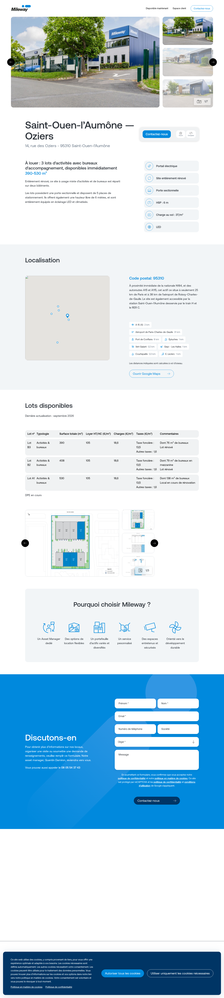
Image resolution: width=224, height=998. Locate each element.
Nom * (164, 703)
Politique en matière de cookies (26, 987)
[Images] (199, 101)
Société (165, 729)
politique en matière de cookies (171, 778)
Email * (122, 716)
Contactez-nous (157, 134)
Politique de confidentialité (58, 987)
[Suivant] (213, 62)
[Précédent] (11, 62)
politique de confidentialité (132, 778)
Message (124, 754)
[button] (57, 342)
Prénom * (124, 703)
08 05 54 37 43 (70, 767)
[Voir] (52, 877)
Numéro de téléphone (130, 729)
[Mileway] (21, 8)
